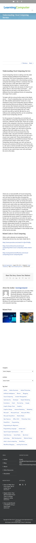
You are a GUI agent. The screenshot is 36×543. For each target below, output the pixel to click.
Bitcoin (19, 393)
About (5, 466)
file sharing (20, 403)
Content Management (21, 396)
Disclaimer (7, 473)
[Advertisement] (18, 38)
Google (27, 403)
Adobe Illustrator (13, 390)
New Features (7, 419)
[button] (4, 317)
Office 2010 (16, 419)
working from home (22, 444)
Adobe (5, 390)
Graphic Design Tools (9, 406)
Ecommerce (7, 403)
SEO (22, 431)
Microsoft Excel (15, 412)
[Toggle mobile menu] (32, 10)
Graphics (19, 406)
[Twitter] (22, 484)
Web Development (17, 438)
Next (30, 63)
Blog (5, 463)
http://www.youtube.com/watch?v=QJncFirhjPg (16, 242)
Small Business (7, 435)
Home (5, 459)
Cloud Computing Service (16, 266)
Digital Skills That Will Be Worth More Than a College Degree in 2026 (9, 495)
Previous (25, 63)
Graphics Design (8, 409)
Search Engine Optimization (11, 431)
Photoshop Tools (25, 419)
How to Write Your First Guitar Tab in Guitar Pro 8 (9, 486)
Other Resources (8, 470)
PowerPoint (7, 422)
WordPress (22, 441)
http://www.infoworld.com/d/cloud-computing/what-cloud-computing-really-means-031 (17, 247)
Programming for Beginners (11, 425)
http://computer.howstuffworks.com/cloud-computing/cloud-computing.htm (15, 253)
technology (7, 438)
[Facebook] (25, 484)
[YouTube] (20, 484)
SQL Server (25, 435)
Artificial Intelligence (9, 393)
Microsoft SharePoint (9, 416)
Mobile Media (20, 416)
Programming (15, 422)
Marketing (29, 409)
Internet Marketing (20, 409)
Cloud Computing (8, 396)
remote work (22, 428)
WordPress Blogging (9, 444)
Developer (15, 400)
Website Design (28, 438)
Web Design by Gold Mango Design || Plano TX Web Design (18, 522)
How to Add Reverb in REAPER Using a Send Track (9, 504)
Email (13, 403)
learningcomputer (8, 265)
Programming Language (10, 428)
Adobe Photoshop (25, 390)
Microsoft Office (25, 412)
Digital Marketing (25, 400)
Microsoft (6, 412)
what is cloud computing (10, 441)
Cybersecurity (7, 400)
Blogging (25, 393)
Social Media (17, 435)
